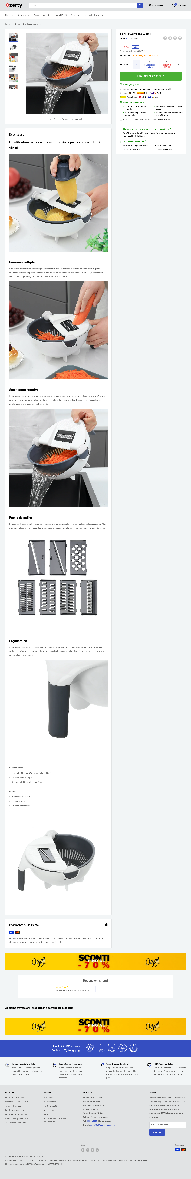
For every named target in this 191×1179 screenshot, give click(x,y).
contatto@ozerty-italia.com (102, 1124)
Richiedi (157, 1132)
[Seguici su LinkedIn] (97, 1150)
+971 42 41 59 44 (140, 1160)
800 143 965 (61, 15)
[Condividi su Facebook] (165, 38)
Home (7, 24)
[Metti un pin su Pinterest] (170, 38)
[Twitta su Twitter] (175, 38)
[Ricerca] (140, 5)
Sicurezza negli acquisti (133, 141)
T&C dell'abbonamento (15, 1122)
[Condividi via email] (180, 38)
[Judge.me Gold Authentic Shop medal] (112, 1048)
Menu (7, 15)
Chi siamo (75, 15)
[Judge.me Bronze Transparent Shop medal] (122, 1048)
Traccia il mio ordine (43, 15)
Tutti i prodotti (18, 24)
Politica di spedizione (14, 1110)
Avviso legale (50, 1110)
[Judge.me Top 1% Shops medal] (133, 1048)
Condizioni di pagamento (16, 1118)
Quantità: (124, 64)
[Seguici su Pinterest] (87, 1150)
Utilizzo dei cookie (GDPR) (16, 1101)
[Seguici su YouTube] (92, 1150)
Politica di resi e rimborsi (16, 1114)
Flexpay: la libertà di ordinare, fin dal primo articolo (146, 128)
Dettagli (140, 136)
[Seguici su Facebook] (82, 1150)
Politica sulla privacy (14, 1097)
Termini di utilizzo (13, 1106)
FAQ (46, 1114)
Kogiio (128, 38)
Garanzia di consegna (132, 102)
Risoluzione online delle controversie (55, 1119)
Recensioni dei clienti (94, 15)
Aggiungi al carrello (150, 76)
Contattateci (23, 15)
